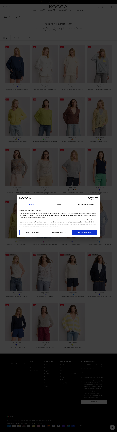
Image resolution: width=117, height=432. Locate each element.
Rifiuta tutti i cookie (32, 232)
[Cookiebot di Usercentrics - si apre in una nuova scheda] (90, 198)
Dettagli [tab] (58, 204)
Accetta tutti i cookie (84, 232)
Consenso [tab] (31, 204)
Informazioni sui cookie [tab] (85, 204)
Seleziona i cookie (57, 232)
